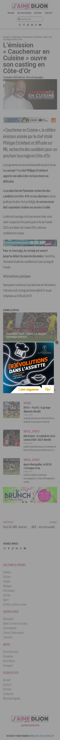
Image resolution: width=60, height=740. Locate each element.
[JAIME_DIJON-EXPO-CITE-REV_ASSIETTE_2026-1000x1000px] (28, 392)
